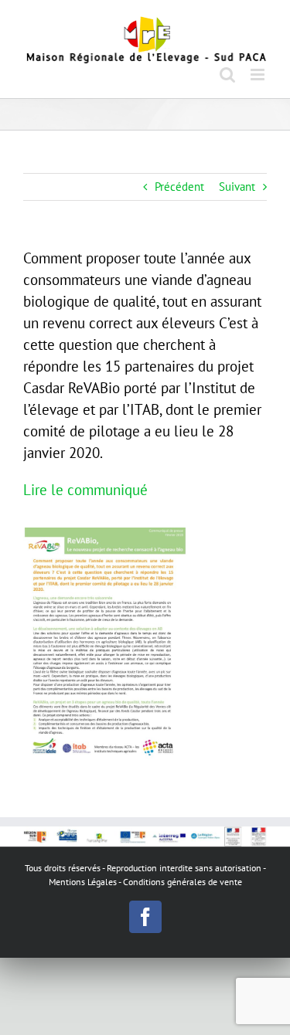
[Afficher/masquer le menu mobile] (259, 74)
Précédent (179, 186)
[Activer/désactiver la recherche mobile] (227, 74)
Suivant (237, 186)
